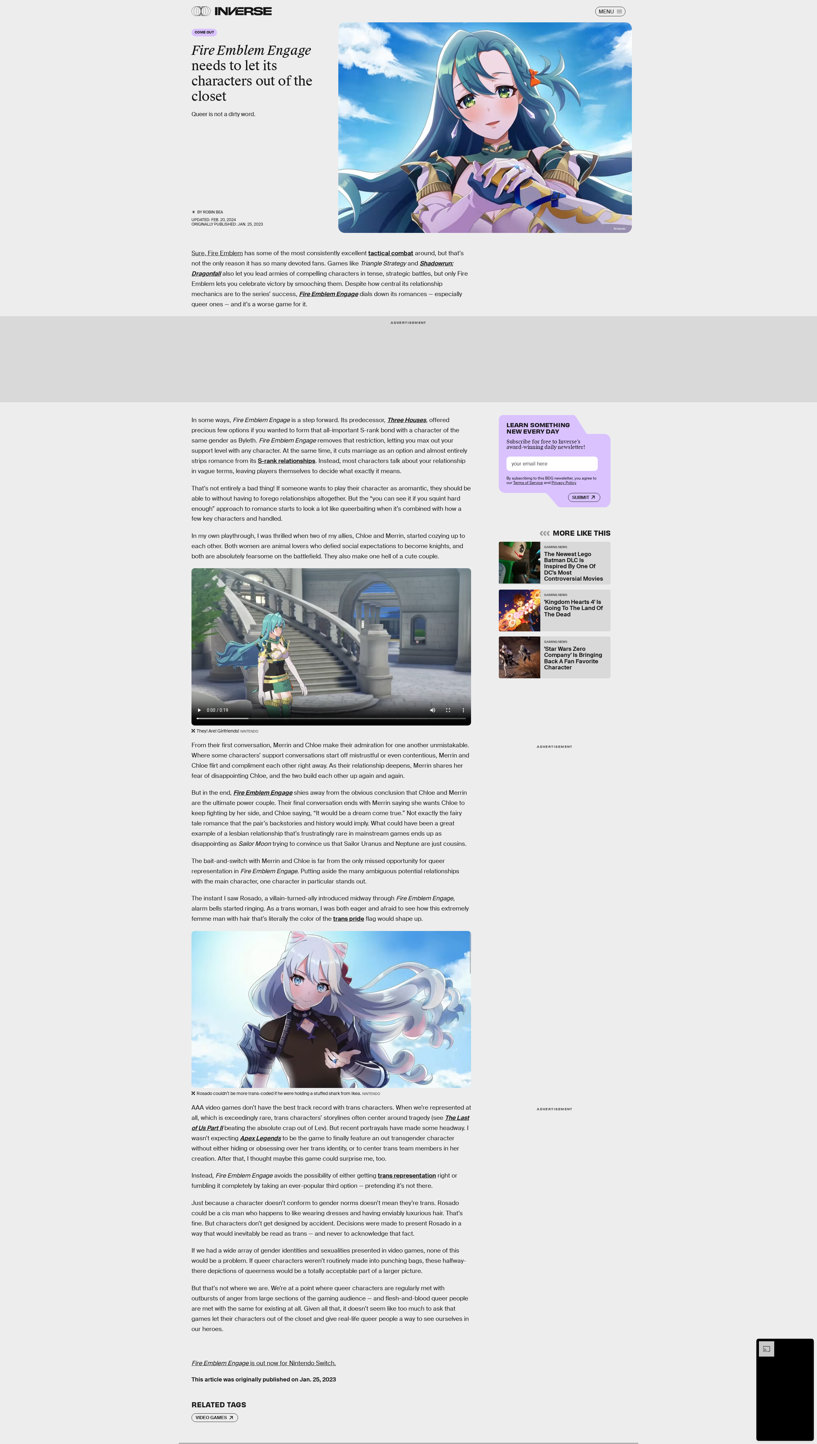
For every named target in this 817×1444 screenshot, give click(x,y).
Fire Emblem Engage (328, 294)
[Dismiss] (807, 1344)
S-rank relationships (286, 461)
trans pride (348, 919)
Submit (580, 497)
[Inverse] (243, 11)
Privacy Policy (563, 482)
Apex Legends (260, 1138)
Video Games (211, 1417)
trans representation (407, 1176)
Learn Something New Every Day (538, 427)
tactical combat (390, 253)
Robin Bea (213, 212)
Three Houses (406, 420)
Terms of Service (528, 482)
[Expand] (763, 1344)
